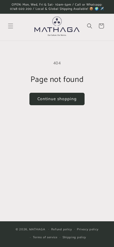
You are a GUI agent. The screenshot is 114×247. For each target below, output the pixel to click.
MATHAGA (37, 229)
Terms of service (45, 237)
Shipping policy (74, 237)
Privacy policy (87, 229)
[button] (10, 26)
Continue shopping (57, 98)
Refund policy (61, 229)
